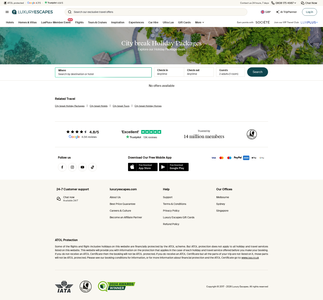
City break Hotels (98, 105)
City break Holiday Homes (148, 105)
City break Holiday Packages (69, 105)
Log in (309, 12)
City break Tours (121, 105)
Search (257, 72)
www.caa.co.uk (250, 257)
